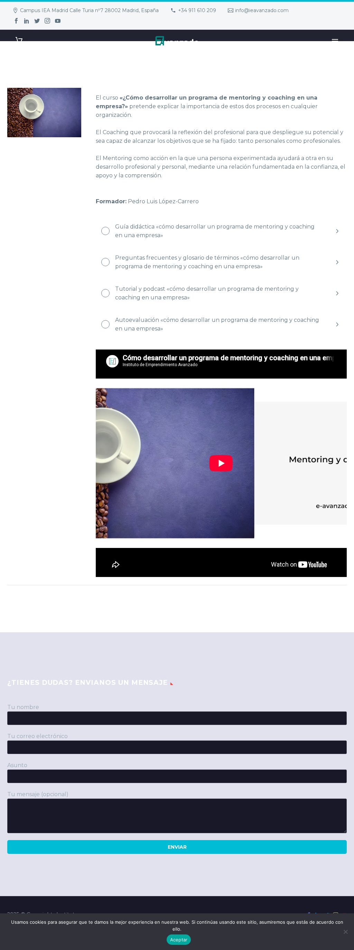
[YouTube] (58, 21)
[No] (345, 931)
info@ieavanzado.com (262, 10)
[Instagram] (47, 21)
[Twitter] (37, 21)
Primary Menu (335, 41)
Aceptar (179, 939)
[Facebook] (16, 21)
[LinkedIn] (26, 21)
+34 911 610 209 (197, 10)
